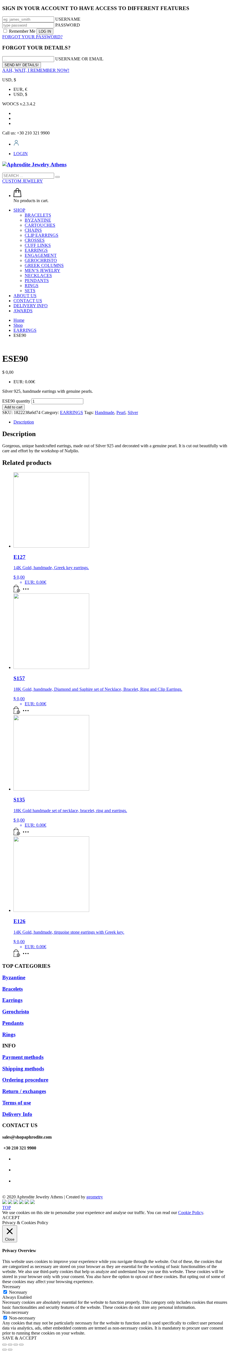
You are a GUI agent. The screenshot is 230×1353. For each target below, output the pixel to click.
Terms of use (16, 1103)
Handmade (104, 412)
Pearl (120, 412)
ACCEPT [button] (11, 1217)
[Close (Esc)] (4, 1344)
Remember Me (22, 31)
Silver (133, 412)
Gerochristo (15, 1011)
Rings (8, 1034)
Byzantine (13, 977)
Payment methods (22, 1057)
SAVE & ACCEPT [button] (19, 1338)
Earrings (12, 1000)
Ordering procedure (25, 1080)
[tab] (120, 422)
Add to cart (13, 407)
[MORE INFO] (27, 590)
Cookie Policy (190, 1212)
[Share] (10, 1344)
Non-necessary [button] (15, 1312)
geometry (94, 1196)
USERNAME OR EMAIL (79, 58)
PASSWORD (67, 25)
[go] (57, 177)
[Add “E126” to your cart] (16, 955)
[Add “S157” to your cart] (16, 712)
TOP (6, 1207)
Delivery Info (17, 1114)
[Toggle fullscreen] (15, 1344)
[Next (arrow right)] (10, 1349)
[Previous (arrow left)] (4, 1349)
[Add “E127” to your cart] (16, 590)
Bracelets (12, 989)
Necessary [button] (11, 1286)
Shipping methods (23, 1068)
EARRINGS (71, 412)
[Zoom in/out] (21, 1344)
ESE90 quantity (16, 401)
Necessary (18, 1292)
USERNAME (68, 19)
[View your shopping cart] (17, 195)
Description (23, 422)
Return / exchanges (24, 1091)
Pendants (13, 1023)
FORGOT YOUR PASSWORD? (32, 36)
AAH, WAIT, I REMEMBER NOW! (35, 70)
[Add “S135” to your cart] (16, 833)
